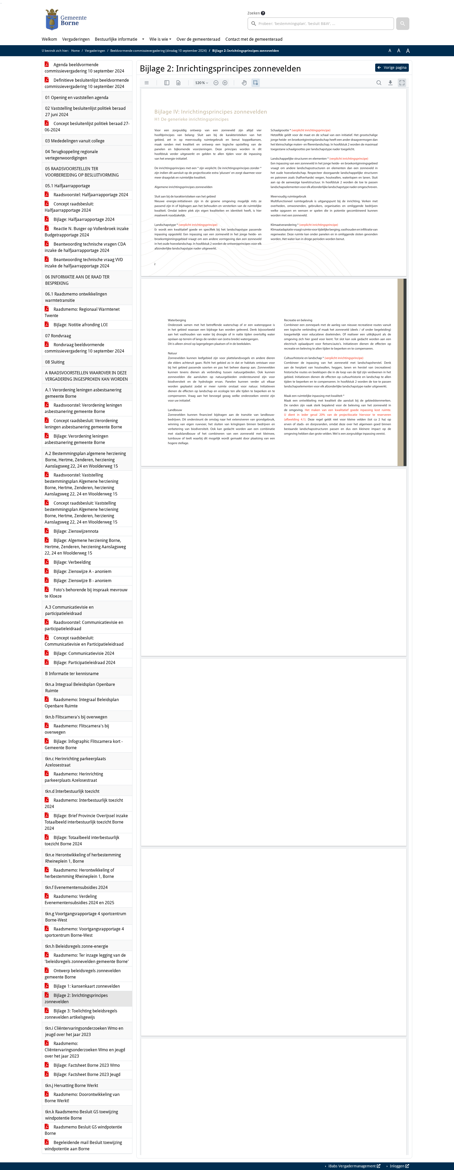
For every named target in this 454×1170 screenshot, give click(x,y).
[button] (402, 23)
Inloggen (397, 1166)
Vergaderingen (76, 39)
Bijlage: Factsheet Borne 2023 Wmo (86, 1065)
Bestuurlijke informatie (116, 39)
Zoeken (253, 13)
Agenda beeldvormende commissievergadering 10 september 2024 (84, 68)
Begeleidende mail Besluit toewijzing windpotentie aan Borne (83, 1145)
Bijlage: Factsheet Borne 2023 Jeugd (86, 1074)
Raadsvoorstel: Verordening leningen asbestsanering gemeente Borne (83, 408)
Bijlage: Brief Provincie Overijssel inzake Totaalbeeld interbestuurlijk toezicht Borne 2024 (86, 822)
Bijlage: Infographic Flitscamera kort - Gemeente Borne (84, 744)
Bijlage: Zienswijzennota (76, 531)
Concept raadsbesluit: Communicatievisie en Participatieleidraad (84, 641)
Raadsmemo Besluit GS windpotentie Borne (83, 1130)
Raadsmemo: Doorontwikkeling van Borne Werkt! (82, 1097)
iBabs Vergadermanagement (352, 1166)
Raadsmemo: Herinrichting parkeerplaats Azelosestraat (74, 777)
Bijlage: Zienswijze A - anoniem (82, 571)
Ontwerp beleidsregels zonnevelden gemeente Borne (83, 974)
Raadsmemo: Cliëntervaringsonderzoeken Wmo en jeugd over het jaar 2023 (85, 1050)
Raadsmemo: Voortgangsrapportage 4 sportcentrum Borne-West (84, 932)
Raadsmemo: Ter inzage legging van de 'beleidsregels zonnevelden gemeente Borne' (87, 958)
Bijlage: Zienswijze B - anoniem (82, 580)
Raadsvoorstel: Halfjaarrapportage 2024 (90, 194)
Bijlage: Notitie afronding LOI (80, 324)
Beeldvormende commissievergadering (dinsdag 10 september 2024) (158, 51)
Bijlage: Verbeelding (72, 562)
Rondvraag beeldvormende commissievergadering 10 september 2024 (84, 348)
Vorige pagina (394, 67)
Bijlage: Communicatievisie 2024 (83, 653)
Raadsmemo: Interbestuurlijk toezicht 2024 (84, 803)
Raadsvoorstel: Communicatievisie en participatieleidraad (84, 625)
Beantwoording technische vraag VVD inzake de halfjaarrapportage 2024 (84, 262)
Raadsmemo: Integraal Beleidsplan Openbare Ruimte (82, 702)
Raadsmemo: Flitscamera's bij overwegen (77, 729)
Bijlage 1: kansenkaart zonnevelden (86, 986)
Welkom (49, 39)
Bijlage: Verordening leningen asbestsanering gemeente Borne (76, 439)
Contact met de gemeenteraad (253, 39)
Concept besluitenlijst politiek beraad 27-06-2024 (87, 126)
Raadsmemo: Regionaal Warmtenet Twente (82, 312)
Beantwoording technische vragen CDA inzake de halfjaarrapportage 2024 (85, 247)
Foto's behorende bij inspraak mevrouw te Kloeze (86, 593)
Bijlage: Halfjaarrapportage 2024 (84, 219)
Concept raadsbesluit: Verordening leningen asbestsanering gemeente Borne (83, 423)
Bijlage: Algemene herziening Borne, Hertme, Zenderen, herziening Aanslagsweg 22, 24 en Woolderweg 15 (85, 547)
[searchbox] (320, 23)
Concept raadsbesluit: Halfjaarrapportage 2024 (69, 207)
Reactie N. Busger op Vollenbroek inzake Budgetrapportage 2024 (87, 231)
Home (75, 51)
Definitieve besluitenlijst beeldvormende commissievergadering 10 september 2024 (87, 83)
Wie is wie (158, 39)
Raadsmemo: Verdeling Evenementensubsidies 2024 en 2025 (79, 899)
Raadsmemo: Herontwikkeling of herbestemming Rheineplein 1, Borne (79, 873)
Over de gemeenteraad (198, 39)
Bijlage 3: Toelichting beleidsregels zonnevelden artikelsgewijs (81, 1014)
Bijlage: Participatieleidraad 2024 (84, 662)
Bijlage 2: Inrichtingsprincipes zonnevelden (76, 998)
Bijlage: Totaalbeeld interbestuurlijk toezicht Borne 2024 (82, 840)
